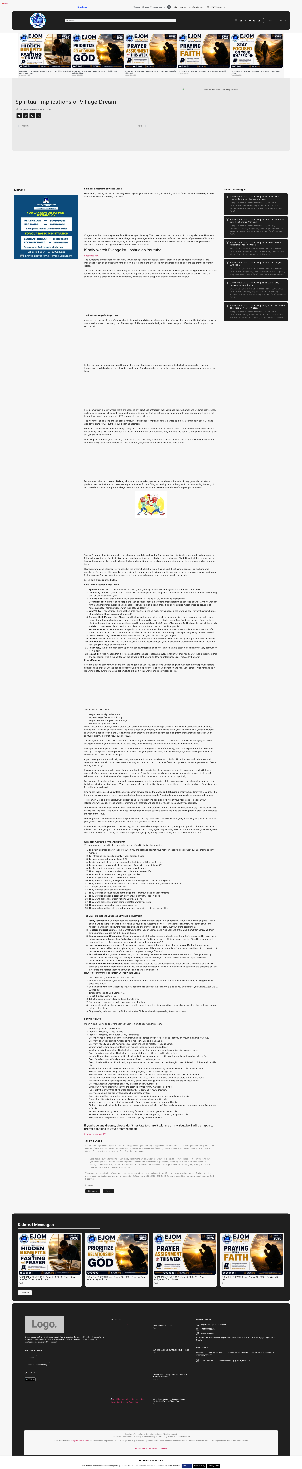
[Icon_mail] (241, 20)
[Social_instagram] (259, 20)
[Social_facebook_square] (254, 20)
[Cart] (236, 20)
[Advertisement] (151, 168)
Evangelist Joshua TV (94, 1134)
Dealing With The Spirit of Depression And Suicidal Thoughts (171, 1375)
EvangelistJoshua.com (79, 1441)
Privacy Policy (214, 1466)
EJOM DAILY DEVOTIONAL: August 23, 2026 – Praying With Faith (202, 71)
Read (21, 1283)
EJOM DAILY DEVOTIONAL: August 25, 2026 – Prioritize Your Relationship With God (116, 1278)
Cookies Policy (199, 1466)
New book (82, 7)
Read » (155, 1328)
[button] (19, 115)
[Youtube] (250, 20)
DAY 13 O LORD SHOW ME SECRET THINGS (171, 1350)
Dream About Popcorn (162, 1325)
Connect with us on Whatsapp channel (149, 7)
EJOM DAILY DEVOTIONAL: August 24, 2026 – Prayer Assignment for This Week (180, 1278)
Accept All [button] (186, 1466)
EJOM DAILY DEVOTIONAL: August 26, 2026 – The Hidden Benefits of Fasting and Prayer (47, 1278)
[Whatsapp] (169, 7)
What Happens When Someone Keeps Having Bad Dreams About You (169, 1400)
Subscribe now (91, 255)
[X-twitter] (245, 20)
